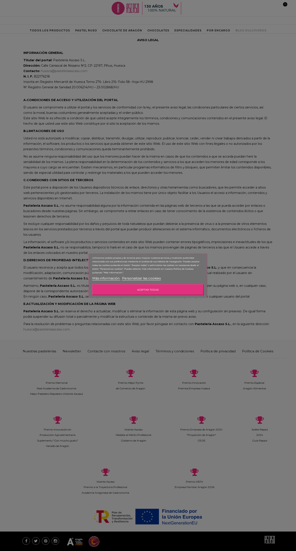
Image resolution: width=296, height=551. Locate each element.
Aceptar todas (148, 289)
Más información (106, 278)
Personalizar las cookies (141, 278)
